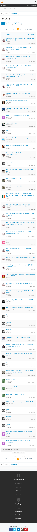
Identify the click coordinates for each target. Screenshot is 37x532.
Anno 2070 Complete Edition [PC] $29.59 (18, 115)
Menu (4, 5)
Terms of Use (18, 515)
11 (23, 29)
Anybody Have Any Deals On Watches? (17, 145)
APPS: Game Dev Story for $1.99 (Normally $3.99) (20, 257)
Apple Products (10, 241)
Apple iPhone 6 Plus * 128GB (14, 178)
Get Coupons (18, 483)
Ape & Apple (9, 162)
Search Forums (5, 9)
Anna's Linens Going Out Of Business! (16, 100)
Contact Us (18, 494)
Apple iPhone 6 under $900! (14, 186)
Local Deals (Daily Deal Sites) (13, 23)
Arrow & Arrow (10, 363)
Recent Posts (13, 9)
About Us (18, 490)
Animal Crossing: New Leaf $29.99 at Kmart (18, 93)
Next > (31, 29)
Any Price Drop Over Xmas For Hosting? (17, 138)
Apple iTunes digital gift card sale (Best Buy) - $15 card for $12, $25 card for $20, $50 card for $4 (20, 195)
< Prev (5, 29)
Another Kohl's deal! (11, 123)
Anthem (8, 130)
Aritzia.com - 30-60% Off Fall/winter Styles (18, 337)
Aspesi (8, 424)
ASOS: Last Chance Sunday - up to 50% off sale (19, 402)
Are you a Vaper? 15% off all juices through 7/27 (19, 300)
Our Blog (18, 487)
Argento (8, 315)
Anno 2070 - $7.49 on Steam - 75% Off (17, 108)
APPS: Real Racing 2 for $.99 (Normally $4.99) (19, 283)
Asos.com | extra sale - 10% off (15, 394)
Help (18, 508)
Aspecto (8, 409)
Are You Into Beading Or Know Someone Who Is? (19, 307)
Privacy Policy (18, 518)
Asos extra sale (10, 379)
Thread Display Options (18, 452)
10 (20, 29)
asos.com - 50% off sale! (13, 387)
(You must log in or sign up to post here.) (18, 456)
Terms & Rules (18, 511)
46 (27, 29)
